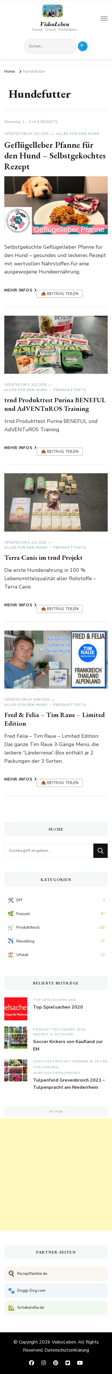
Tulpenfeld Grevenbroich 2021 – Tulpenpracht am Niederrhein (69, 1084)
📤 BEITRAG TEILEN (59, 293)
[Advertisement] (56, 1174)
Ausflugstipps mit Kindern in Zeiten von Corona (70, 1064)
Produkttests (69, 390)
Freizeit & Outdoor (53, 1034)
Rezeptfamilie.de (27, 1274)
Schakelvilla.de (26, 1308)
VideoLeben (54, 24)
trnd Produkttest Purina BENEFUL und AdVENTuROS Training (55, 404)
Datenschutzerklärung (67, 1350)
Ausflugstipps (48, 1073)
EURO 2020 (74, 1029)
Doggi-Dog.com (26, 1291)
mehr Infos (18, 290)
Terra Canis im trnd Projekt (43, 557)
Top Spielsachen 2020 (54, 1000)
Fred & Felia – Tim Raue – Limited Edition (54, 719)
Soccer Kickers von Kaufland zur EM (68, 1045)
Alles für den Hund (77, 133)
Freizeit (73, 1073)
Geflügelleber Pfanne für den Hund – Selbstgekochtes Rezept (55, 155)
